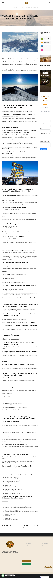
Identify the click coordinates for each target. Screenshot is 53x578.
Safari (16, 7)
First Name (42, 118)
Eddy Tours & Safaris (31, 322)
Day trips (26, 7)
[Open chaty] (3, 575)
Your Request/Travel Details (44, 141)
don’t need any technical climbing (27, 439)
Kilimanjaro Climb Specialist (7, 462)
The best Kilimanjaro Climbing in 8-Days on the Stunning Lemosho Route (30, 526)
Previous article (6, 523)
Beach (32, 7)
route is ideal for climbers (10, 121)
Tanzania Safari (28, 543)
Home (14, 7)
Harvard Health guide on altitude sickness (10, 127)
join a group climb (13, 456)
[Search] (50, 3)
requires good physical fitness (15, 380)
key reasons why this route (26, 111)
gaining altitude (5, 243)
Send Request (43, 149)
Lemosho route (8, 20)
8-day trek (29, 432)
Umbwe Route (45, 552)
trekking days (28, 423)
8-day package (13, 309)
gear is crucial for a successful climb (15, 399)
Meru (29, 7)
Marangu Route (45, 545)
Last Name (47, 118)
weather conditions (16, 448)
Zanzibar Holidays (29, 545)
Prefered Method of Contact (45, 133)
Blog (35, 7)
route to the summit (27, 109)
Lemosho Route (45, 547)
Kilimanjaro (21, 7)
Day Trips (28, 547)
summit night (34, 390)
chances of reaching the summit (18, 120)
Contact (38, 7)
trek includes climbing (9, 268)
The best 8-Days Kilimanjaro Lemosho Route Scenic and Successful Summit (10, 526)
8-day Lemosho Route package (10, 195)
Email (41, 128)
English (42, 577)
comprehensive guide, (9, 69)
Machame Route (45, 543)
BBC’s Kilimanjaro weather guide (23, 451)
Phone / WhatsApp (43, 123)
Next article (35, 523)
